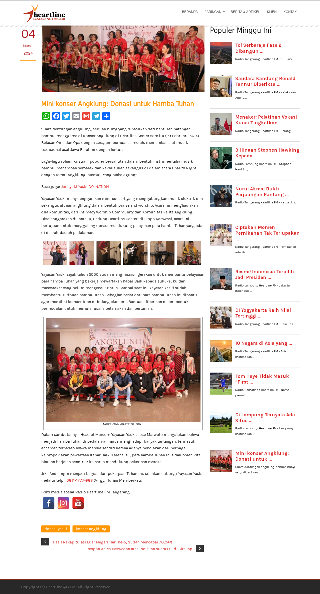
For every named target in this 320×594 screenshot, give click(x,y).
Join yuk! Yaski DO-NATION (85, 186)
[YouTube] (78, 503)
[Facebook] (48, 503)
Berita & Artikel (245, 12)
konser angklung (91, 528)
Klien (271, 12)
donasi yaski (55, 528)
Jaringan (213, 12)
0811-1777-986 (79, 480)
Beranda (190, 12)
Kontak (290, 12)
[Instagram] (63, 503)
